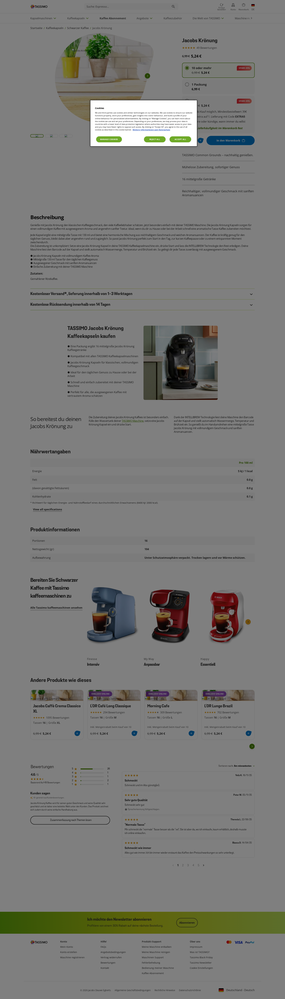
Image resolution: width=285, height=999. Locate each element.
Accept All (180, 139)
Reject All (154, 139)
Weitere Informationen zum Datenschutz (151, 129)
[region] (143, 123)
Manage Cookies (109, 139)
